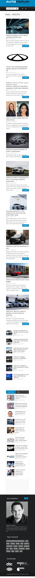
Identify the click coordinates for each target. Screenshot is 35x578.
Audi (21, 551)
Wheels (8, 551)
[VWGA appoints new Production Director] (10, 414)
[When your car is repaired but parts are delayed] (10, 398)
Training (12, 543)
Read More (25, 46)
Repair (17, 543)
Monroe (15, 546)
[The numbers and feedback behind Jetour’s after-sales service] (10, 430)
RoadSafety (21, 548)
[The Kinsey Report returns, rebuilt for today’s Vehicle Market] (10, 440)
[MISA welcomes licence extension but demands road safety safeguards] (10, 406)
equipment (26, 546)
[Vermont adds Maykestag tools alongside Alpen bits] (10, 464)
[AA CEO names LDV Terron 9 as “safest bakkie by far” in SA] (10, 422)
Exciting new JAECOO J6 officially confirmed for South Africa (20, 332)
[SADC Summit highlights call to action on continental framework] (10, 456)
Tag (18, 392)
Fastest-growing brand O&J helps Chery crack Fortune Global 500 (20, 341)
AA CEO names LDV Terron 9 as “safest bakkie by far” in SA (20, 421)
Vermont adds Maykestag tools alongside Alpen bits (20, 463)
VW (7, 548)
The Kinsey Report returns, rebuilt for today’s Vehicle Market (21, 439)
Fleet (22, 543)
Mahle (17, 551)
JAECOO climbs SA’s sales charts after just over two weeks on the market (20, 349)
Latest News (11, 392)
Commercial (9, 546)
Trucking (21, 546)
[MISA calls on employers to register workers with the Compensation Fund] (10, 448)
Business (27, 543)
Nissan (27, 548)
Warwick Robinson (11, 525)
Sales (11, 548)
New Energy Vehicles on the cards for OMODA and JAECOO (20, 376)
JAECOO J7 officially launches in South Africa (19, 357)
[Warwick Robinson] (17, 523)
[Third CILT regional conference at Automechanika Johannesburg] (10, 472)
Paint (13, 551)
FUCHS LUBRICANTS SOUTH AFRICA (15, 541)
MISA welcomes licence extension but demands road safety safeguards (21, 405)
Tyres (27, 541)
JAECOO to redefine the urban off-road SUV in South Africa (20, 367)
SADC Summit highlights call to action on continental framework (21, 455)
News (8, 543)
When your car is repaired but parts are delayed (20, 397)
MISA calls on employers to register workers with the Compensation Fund (21, 447)
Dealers (16, 548)
